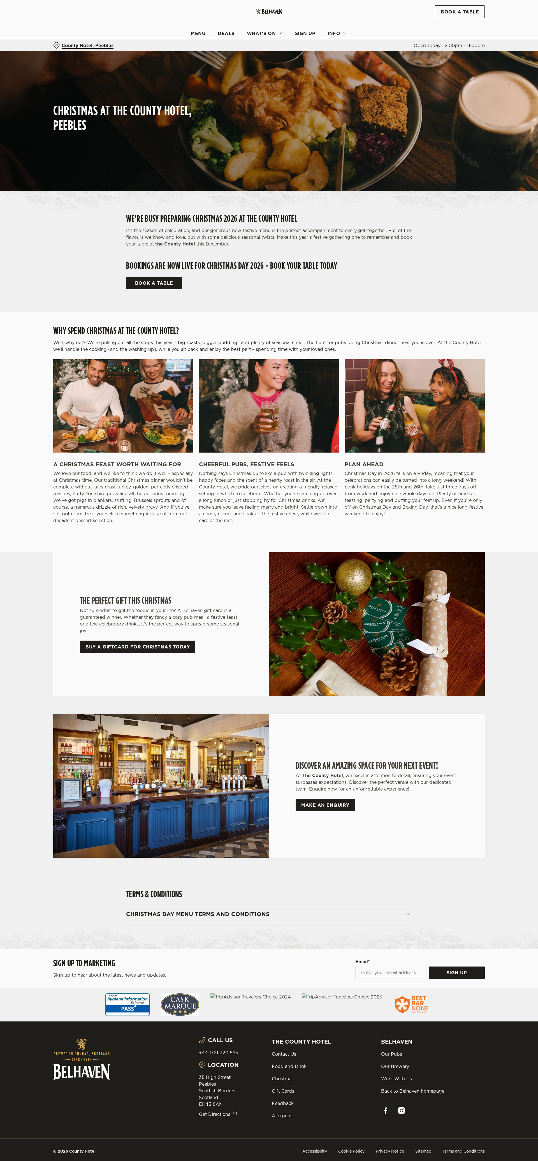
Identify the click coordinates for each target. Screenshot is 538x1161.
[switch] (199, 51)
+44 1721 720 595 (218, 1052)
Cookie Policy (351, 1151)
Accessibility (314, 1151)
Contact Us (284, 1054)
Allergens (282, 1116)
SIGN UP (457, 973)
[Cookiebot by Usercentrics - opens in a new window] (74, 52)
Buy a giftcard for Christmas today (137, 647)
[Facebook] (385, 1110)
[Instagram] (401, 1110)
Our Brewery (395, 1066)
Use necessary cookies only (453, 33)
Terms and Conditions (463, 1151)
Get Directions (214, 1114)
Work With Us (396, 1079)
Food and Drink (289, 1066)
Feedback (283, 1103)
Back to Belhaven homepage (412, 1091)
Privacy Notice (390, 1151)
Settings (325, 52)
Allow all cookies (453, 14)
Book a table (154, 283)
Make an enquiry (325, 805)
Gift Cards (283, 1091)
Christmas (283, 1079)
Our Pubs (391, 1054)
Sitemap (423, 1151)
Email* (362, 961)
